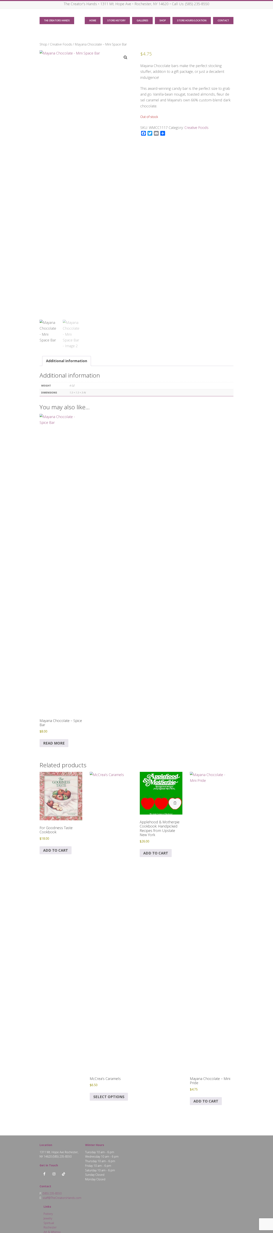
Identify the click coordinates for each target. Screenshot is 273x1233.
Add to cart (55, 850)
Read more (54, 743)
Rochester (50, 1227)
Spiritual (49, 1223)
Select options (108, 1096)
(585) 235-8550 (197, 3)
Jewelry (48, 1218)
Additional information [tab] (66, 360)
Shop (43, 44)
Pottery (48, 1214)
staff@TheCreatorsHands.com (62, 1198)
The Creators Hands (57, 20)
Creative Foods (61, 44)
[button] (125, 57)
